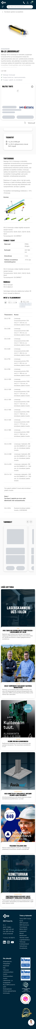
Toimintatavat (23, 927)
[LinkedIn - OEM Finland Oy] (4, 942)
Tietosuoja (22, 942)
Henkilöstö (6, 966)
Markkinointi (23, 935)
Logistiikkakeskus (25, 940)
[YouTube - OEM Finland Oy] (12, 942)
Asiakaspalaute (7, 989)
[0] (31, 3)
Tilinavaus (6, 970)
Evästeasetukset (24, 944)
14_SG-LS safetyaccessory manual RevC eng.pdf (18, 145)
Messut (22, 933)
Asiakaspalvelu (7, 961)
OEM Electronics (24, 925)
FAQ (4, 968)
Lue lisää (3, 71)
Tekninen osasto (24, 937)
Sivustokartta (23, 948)
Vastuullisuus (23, 946)
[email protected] (8, 933)
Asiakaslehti (23, 931)
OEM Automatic (24, 923)
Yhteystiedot (6, 963)
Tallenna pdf (31, 123)
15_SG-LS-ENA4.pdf (14, 142)
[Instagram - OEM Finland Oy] (8, 942)
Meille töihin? (23, 929)
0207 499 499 (10, 929)
